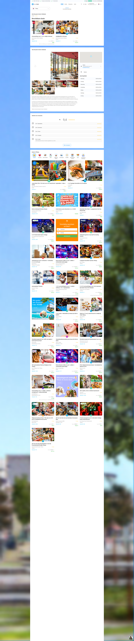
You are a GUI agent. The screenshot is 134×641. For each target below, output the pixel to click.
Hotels (75, 4)
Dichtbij (66, 4)
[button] (35, 66)
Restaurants (70, 4)
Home (62, 4)
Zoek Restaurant (67, 236)
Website (91, 72)
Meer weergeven (67, 145)
